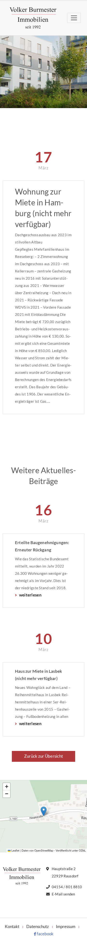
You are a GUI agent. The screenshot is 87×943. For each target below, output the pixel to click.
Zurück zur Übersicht (43, 756)
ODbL (82, 850)
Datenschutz (37, 926)
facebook (44, 933)
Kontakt (12, 926)
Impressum (65, 926)
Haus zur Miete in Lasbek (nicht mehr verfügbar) (38, 675)
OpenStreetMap (43, 850)
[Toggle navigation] (74, 18)
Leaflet (15, 850)
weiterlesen (30, 594)
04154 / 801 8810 (67, 887)
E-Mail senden (63, 894)
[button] (44, 811)
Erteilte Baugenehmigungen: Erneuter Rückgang (42, 546)
